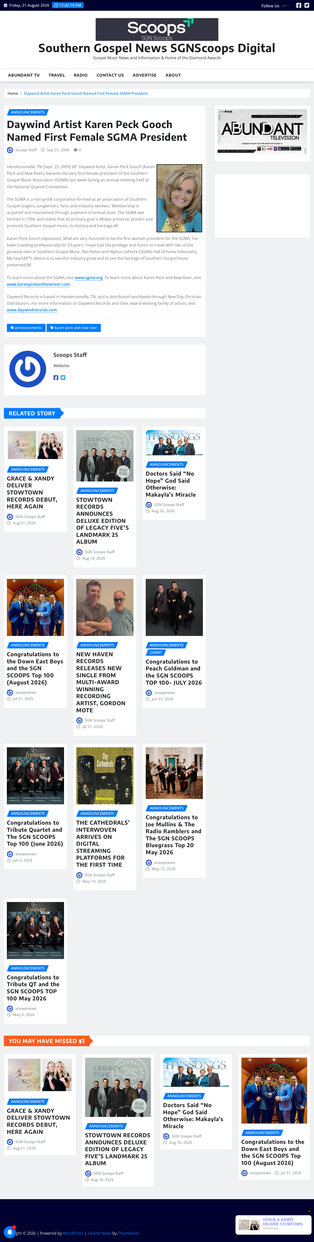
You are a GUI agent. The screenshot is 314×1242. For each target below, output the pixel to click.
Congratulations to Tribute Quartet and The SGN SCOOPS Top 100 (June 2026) (35, 833)
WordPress (73, 1233)
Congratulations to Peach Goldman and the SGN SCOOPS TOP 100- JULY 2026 (174, 672)
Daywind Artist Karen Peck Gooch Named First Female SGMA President (86, 93)
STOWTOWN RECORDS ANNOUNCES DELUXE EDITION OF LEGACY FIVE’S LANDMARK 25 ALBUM (102, 520)
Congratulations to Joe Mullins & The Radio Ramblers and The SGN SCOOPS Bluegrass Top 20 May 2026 (174, 834)
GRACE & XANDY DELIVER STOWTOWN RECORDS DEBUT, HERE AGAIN (32, 492)
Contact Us (110, 75)
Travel (57, 75)
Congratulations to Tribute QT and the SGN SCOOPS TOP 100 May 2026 (33, 988)
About (173, 75)
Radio (81, 75)
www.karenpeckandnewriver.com (38, 284)
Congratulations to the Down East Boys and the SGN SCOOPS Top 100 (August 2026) (35, 668)
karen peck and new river (76, 327)
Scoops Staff (26, 149)
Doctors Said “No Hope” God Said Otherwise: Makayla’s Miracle (171, 484)
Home (13, 93)
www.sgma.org (89, 277)
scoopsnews (25, 692)
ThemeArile (128, 1233)
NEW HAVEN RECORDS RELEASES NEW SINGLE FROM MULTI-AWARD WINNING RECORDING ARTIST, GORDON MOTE (101, 682)
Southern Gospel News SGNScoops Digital (157, 48)
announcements (28, 327)
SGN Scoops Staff (30, 516)
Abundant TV (24, 75)
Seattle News (99, 1233)
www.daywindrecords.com (32, 310)
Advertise (145, 75)
